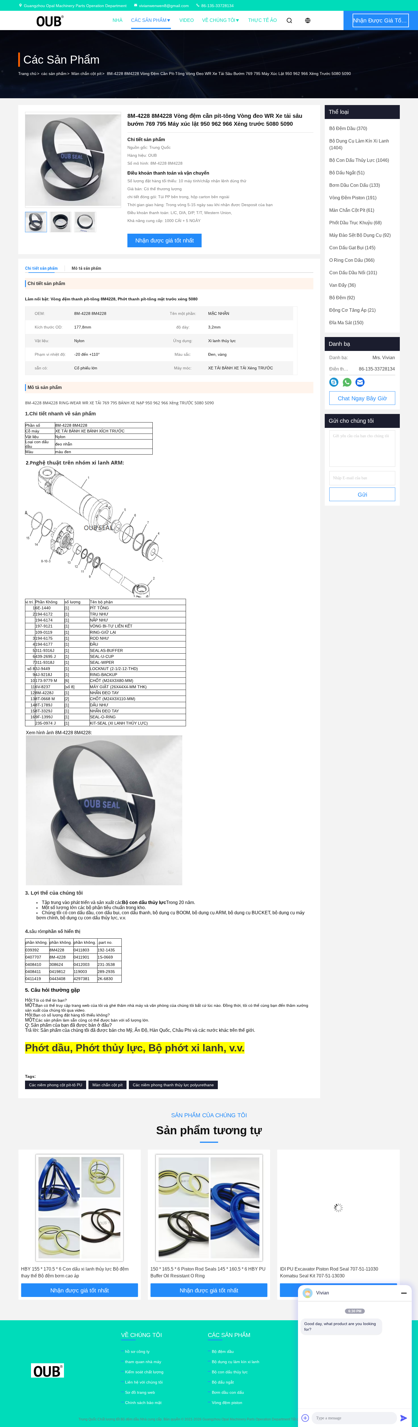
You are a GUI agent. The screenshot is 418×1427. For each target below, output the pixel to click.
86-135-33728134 (217, 5)
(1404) (359, 144)
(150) (346, 322)
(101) (353, 272)
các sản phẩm (54, 73)
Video (186, 20)
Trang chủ (27, 73)
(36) (342, 285)
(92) (360, 235)
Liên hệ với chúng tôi (144, 1382)
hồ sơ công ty (137, 1351)
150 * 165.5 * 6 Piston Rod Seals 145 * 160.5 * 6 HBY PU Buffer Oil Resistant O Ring (78, 1272)
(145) (352, 247)
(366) (351, 260)
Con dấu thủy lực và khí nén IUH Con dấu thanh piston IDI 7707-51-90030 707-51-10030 (338, 1272)
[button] (28, 1218)
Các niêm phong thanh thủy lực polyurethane (173, 1085)
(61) (351, 210)
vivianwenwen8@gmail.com (164, 5)
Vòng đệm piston (227, 1402)
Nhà (118, 20)
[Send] (403, 1418)
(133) (354, 185)
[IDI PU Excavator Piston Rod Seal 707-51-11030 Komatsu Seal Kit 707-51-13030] (208, 1207)
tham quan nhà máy (143, 1361)
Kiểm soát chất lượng (144, 1372)
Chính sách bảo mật (143, 1402)
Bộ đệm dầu (223, 1351)
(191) (352, 197)
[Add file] (305, 1418)
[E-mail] (360, 382)
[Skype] (334, 382)
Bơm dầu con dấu (228, 1392)
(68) (355, 222)
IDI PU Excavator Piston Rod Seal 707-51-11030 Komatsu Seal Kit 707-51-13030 (199, 1272)
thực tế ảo (262, 20)
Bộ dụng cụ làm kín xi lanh (235, 1361)
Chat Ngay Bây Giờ (362, 398)
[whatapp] (347, 382)
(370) (348, 128)
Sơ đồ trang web (140, 1392)
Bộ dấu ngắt (223, 1382)
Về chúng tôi (218, 20)
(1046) (359, 160)
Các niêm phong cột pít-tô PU (55, 1085)
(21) (352, 310)
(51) (347, 172)
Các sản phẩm (148, 20)
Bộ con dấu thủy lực (230, 1372)
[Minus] (403, 1293)
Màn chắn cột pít (86, 73)
